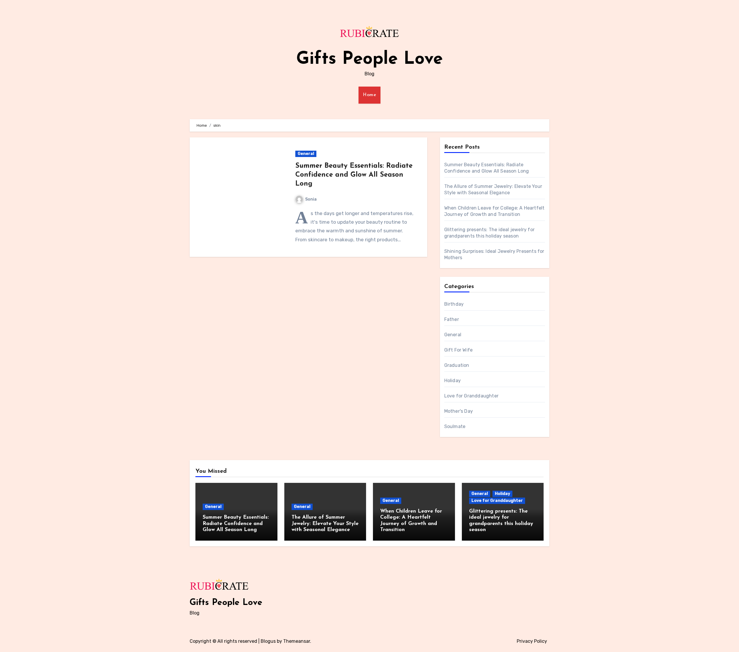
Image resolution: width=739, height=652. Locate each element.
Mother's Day (458, 411)
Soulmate (455, 426)
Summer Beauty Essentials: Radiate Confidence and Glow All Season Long (354, 174)
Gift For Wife (458, 350)
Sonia (311, 199)
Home (369, 95)
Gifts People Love (369, 59)
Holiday (452, 380)
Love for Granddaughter (471, 396)
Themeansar (296, 641)
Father (451, 319)
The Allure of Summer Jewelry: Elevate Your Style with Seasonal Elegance (325, 524)
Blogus (268, 641)
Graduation (456, 365)
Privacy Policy (532, 641)
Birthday (454, 304)
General (306, 153)
